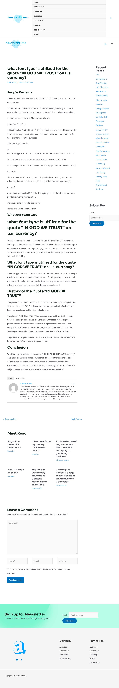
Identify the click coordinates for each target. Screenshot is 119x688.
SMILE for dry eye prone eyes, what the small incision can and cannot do (102, 138)
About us (63, 646)
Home (36, 2)
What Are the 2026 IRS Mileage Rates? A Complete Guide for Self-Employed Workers (102, 113)
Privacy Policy (65, 658)
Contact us (39, 7)
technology (95, 662)
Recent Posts (20, 378)
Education (38, 21)
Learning (38, 11)
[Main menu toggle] (111, 44)
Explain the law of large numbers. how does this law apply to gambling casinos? (66, 449)
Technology (39, 30)
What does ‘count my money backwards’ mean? (42, 446)
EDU (40, 488)
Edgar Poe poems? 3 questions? (14, 444)
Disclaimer (64, 654)
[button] (111, 18)
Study (92, 658)
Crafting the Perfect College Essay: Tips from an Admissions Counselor (65, 475)
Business (38, 16)
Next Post (76, 419)
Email (92, 212)
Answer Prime (26, 383)
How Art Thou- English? (16, 471)
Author (10, 378)
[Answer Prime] (13, 387)
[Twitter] (74, 384)
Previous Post (10, 419)
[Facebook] (71, 384)
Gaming (37, 25)
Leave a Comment (26, 82)
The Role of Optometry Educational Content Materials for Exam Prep (39, 477)
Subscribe (97, 223)
